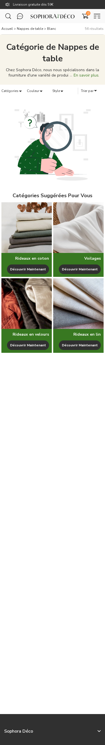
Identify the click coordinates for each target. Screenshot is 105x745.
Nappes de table (30, 28)
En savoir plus (86, 75)
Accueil (7, 28)
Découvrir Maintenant (28, 269)
